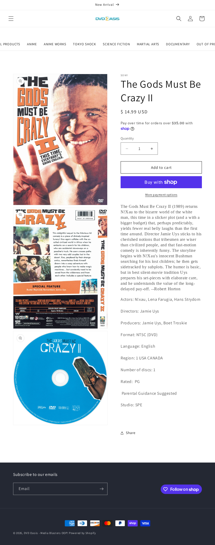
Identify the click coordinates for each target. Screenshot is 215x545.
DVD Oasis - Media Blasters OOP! (46, 533)
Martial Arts (148, 44)
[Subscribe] (101, 489)
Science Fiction (116, 44)
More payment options (161, 195)
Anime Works (55, 44)
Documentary (178, 44)
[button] (11, 18)
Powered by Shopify (82, 533)
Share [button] (131, 432)
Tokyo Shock (84, 44)
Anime (32, 44)
